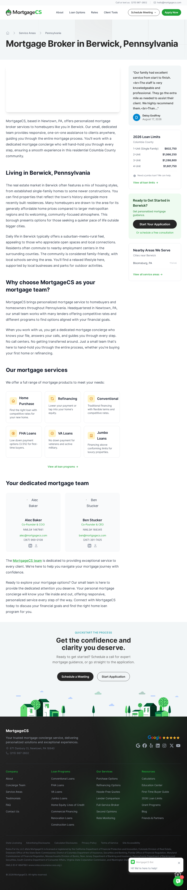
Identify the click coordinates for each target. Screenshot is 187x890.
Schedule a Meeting (75, 676)
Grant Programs (151, 804)
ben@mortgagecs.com (92, 535)
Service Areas (27, 33)
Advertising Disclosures (38, 842)
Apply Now (171, 12)
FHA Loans (57, 785)
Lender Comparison (108, 798)
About (59, 12)
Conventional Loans (63, 778)
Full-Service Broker (107, 804)
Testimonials (13, 798)
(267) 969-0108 (33, 539)
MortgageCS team (27, 560)
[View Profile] (36, 546)
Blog (144, 811)
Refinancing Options (108, 785)
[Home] (7, 33)
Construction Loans (62, 824)
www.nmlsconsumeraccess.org (44, 865)
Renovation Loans (61, 818)
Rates (94, 12)
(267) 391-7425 (92, 539)
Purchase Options (107, 778)
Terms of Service (109, 842)
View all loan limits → (145, 182)
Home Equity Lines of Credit (67, 804)
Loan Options (77, 12)
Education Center (152, 785)
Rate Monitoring (105, 818)
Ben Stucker (92, 520)
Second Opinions (106, 811)
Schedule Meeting (142, 12)
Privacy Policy (89, 842)
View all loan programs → (63, 466)
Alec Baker (33, 520)
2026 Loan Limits (152, 798)
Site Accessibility (131, 842)
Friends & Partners (153, 818)
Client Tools (111, 12)
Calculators (148, 778)
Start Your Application (155, 224)
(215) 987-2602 (139, 2)
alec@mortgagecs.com (33, 535)
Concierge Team (15, 785)
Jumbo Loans (59, 798)
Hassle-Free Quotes (108, 791)
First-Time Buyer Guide (155, 791)
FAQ (8, 804)
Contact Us (12, 811)
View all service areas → (148, 274)
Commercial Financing (64, 811)
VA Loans (56, 791)
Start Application (113, 676)
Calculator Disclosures (65, 842)
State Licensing (14, 842)
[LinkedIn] (30, 546)
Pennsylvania (53, 33)
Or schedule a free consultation (154, 232)
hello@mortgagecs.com (169, 2)
